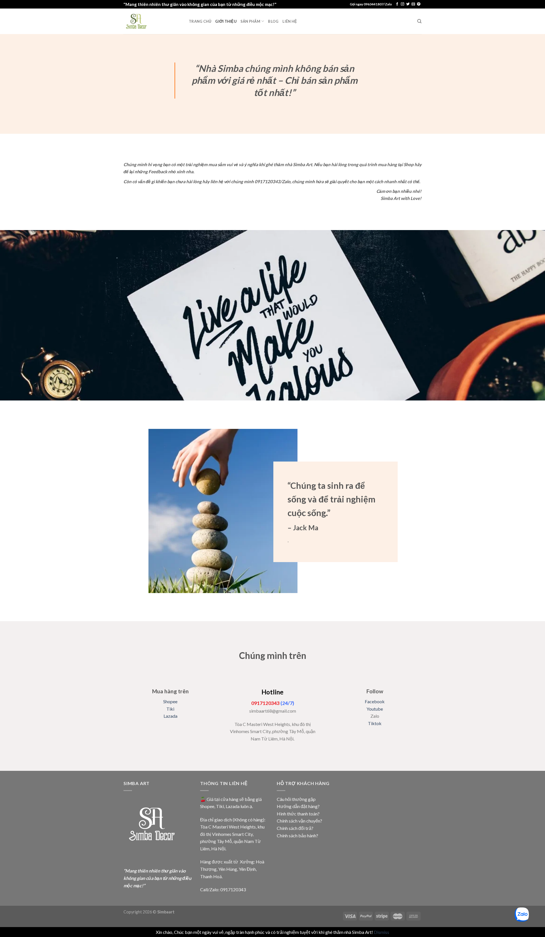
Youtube (374, 708)
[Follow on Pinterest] (418, 4)
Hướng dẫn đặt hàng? (298, 806)
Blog (273, 21)
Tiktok (375, 723)
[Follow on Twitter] (408, 4)
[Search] (419, 21)
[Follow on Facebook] (397, 4)
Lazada (170, 716)
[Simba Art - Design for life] (151, 21)
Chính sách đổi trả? (295, 828)
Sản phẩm (250, 21)
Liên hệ (289, 21)
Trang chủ (200, 21)
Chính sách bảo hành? (297, 835)
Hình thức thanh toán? (298, 813)
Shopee (170, 701)
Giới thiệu (225, 21)
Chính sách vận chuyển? (299, 820)
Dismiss (381, 932)
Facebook (375, 701)
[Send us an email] (413, 4)
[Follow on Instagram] (402, 4)
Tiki (170, 708)
